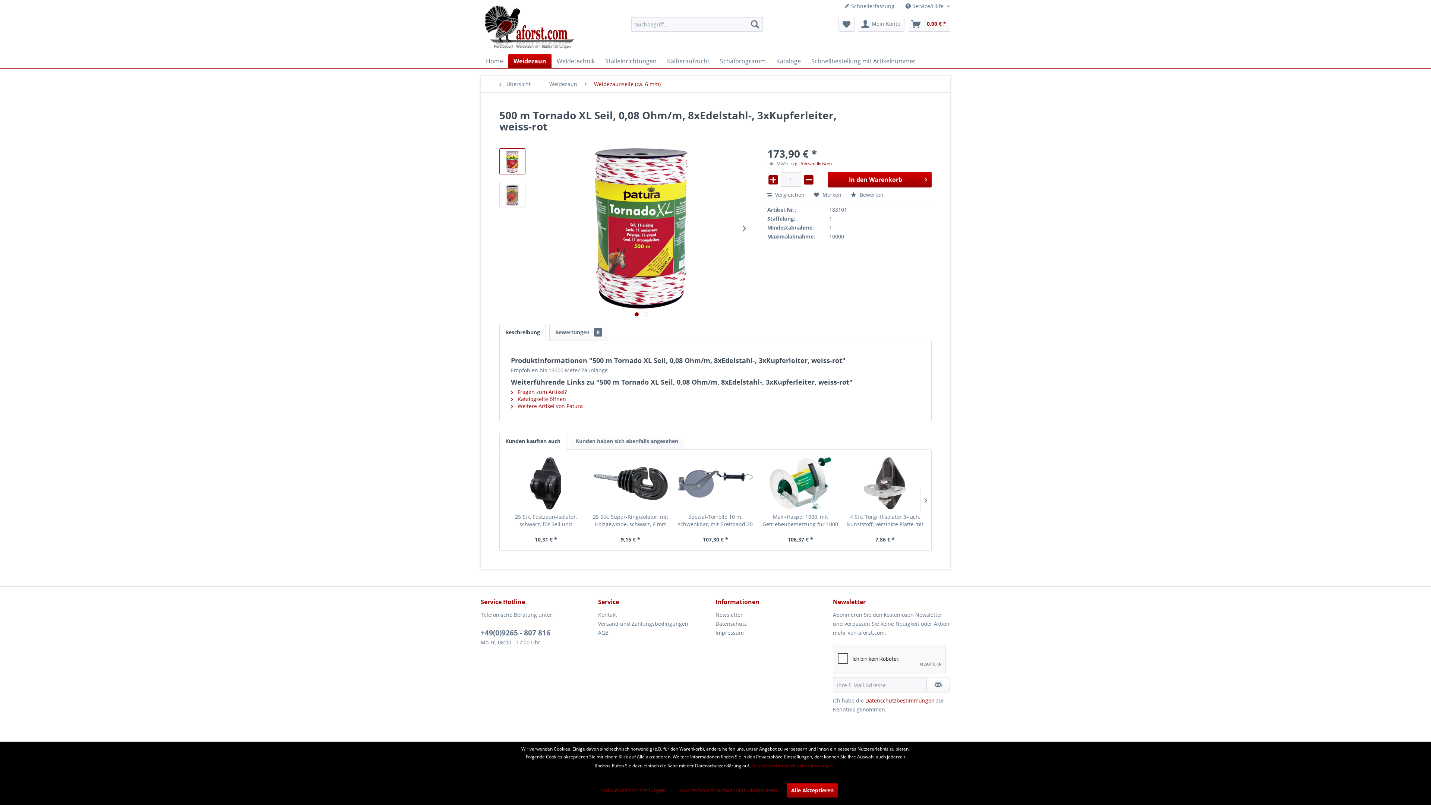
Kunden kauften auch (532, 441)
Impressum (730, 632)
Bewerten (871, 194)
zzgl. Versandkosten (811, 163)
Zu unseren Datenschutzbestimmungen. (792, 766)
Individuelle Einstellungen (633, 790)
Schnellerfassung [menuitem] (872, 6)
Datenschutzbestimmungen (900, 700)
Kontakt (607, 614)
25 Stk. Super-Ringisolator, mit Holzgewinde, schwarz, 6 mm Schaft (630, 520)
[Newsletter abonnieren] (938, 685)
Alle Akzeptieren (812, 790)
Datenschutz (731, 623)
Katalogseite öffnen (541, 398)
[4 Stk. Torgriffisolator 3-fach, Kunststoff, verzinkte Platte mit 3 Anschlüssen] (885, 483)
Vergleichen (789, 194)
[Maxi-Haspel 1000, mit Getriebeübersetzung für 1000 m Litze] (800, 483)
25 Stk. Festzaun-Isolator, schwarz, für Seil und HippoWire (546, 520)
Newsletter (729, 614)
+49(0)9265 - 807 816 (515, 633)
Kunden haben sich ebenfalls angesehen (627, 441)
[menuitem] (697, 24)
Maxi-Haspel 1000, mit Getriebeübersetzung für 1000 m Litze (800, 520)
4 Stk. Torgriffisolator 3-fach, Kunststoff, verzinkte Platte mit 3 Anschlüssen (885, 520)
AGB (603, 632)
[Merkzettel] (846, 24)
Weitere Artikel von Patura (549, 406)
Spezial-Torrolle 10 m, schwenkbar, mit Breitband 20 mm (715, 520)
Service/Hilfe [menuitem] (928, 6)
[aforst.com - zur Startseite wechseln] (529, 28)
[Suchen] (755, 24)
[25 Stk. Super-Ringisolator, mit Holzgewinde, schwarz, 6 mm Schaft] (631, 483)
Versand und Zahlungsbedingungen (643, 623)
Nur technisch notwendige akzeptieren (728, 790)
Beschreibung (522, 332)
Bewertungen (577, 332)
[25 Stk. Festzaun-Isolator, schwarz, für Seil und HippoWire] (546, 483)
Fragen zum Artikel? (541, 391)
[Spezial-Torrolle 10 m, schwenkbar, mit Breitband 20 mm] (715, 483)
